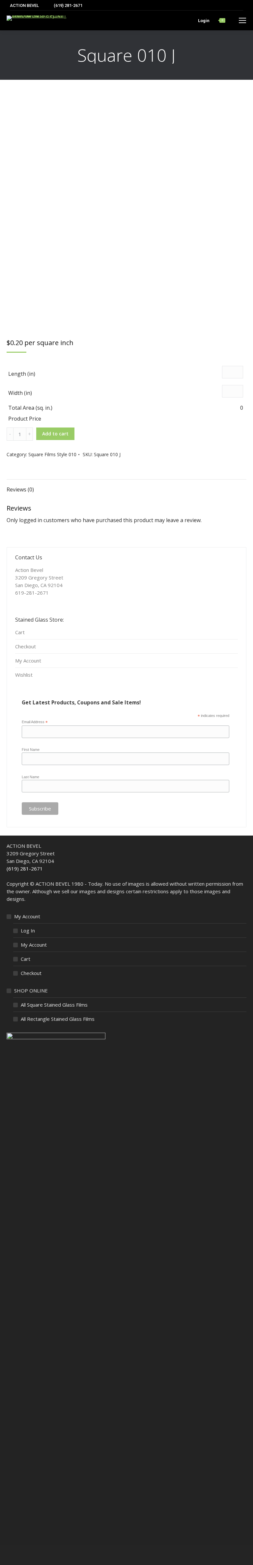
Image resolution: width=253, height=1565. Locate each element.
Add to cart (55, 433)
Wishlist (24, 674)
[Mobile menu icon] (242, 20)
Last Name (30, 777)
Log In (28, 930)
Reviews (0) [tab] (20, 489)
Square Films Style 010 (52, 454)
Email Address (35, 722)
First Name (31, 750)
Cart (20, 632)
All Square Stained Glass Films (54, 1004)
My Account (28, 660)
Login (204, 20)
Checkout (25, 646)
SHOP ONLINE (31, 990)
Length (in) (21, 373)
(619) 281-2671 (25, 868)
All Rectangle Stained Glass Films (58, 1019)
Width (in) (20, 393)
